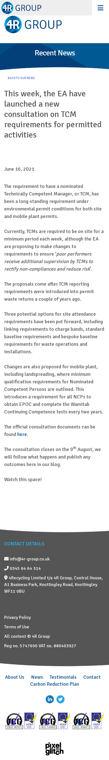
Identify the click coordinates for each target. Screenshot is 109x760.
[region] (54, 58)
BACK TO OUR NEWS (21, 78)
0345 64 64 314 (25, 568)
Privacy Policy (17, 617)
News (37, 677)
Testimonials (63, 677)
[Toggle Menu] (100, 8)
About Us (14, 677)
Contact (92, 677)
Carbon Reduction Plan (54, 684)
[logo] (54, 24)
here (22, 434)
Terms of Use (16, 627)
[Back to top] (96, 742)
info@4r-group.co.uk (29, 559)
